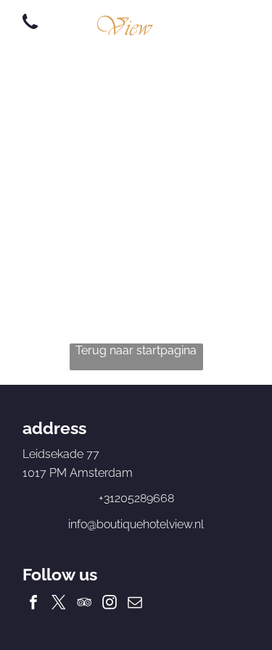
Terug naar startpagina (136, 350)
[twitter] (59, 604)
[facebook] (33, 604)
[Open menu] (223, 22)
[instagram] (109, 604)
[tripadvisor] (84, 604)
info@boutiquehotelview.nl (136, 524)
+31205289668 (136, 498)
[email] (135, 604)
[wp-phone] (30, 30)
